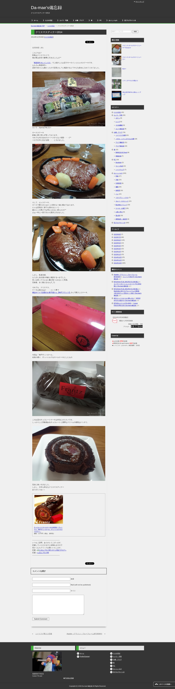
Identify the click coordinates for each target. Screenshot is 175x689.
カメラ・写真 (64, 20)
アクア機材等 (120, 142)
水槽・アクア (79, 20)
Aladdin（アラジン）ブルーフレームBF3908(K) (84, 634)
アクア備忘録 (120, 146)
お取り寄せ (119, 212)
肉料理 (118, 190)
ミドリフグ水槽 (121, 135)
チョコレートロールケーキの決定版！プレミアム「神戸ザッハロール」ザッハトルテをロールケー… (48, 529)
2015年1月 (117, 254)
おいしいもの (113, 20)
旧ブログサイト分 (130, 20)
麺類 (117, 187)
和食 (117, 176)
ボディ (118, 118)
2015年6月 (117, 240)
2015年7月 (117, 237)
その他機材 (119, 125)
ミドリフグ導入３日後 (43, 634)
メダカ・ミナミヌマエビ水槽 (125, 139)
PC (101, 20)
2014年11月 (118, 260)
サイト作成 (119, 166)
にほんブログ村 (43, 553)
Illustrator (119, 162)
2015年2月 (117, 251)
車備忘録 (118, 156)
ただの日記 (48, 20)
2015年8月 (117, 234)
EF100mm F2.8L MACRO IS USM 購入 (126, 282)
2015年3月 (117, 249)
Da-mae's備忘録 (46, 7)
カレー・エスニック (122, 201)
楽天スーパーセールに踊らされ (124, 298)
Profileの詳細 (69, 678)
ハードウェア (120, 170)
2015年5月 (117, 243)
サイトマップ (139, 2)
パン (117, 194)
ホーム (36, 20)
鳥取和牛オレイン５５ (42, 63)
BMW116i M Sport (121, 152)
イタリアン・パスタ (122, 197)
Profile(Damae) (85, 656)
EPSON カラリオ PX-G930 (122, 303)
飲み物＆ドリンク (121, 205)
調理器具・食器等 (121, 219)
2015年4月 (117, 246)
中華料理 (118, 183)
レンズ (118, 122)
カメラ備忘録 (120, 129)
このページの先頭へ (164, 684)
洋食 (117, 180)
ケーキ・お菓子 (121, 208)
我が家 (118, 215)
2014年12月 (118, 257)
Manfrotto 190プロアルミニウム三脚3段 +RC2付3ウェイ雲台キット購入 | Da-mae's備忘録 (127, 293)
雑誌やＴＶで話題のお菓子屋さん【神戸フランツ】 (51, 292)
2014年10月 (118, 263)
